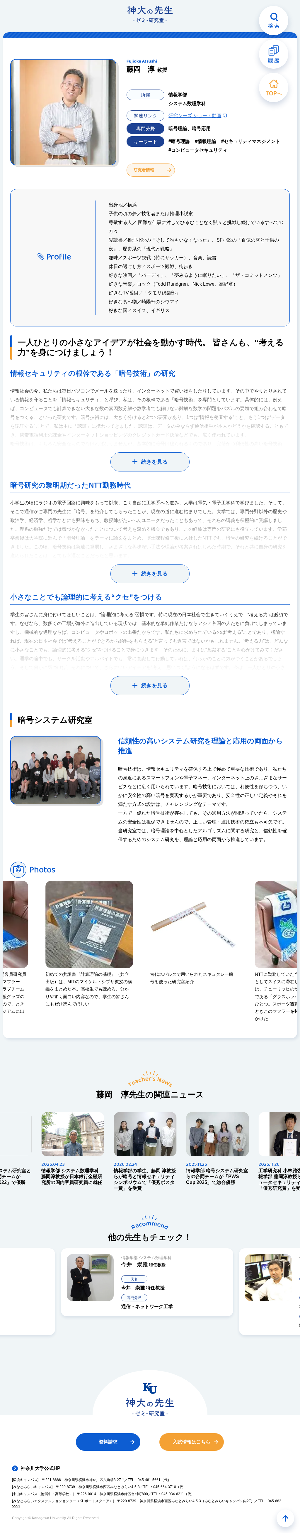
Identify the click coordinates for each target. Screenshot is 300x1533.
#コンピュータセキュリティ (197, 150)
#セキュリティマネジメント (250, 141)
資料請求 (108, 1441)
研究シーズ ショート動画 (194, 115)
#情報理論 (205, 141)
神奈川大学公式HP (40, 1468)
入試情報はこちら (191, 1441)
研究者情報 (144, 170)
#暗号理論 (179, 141)
